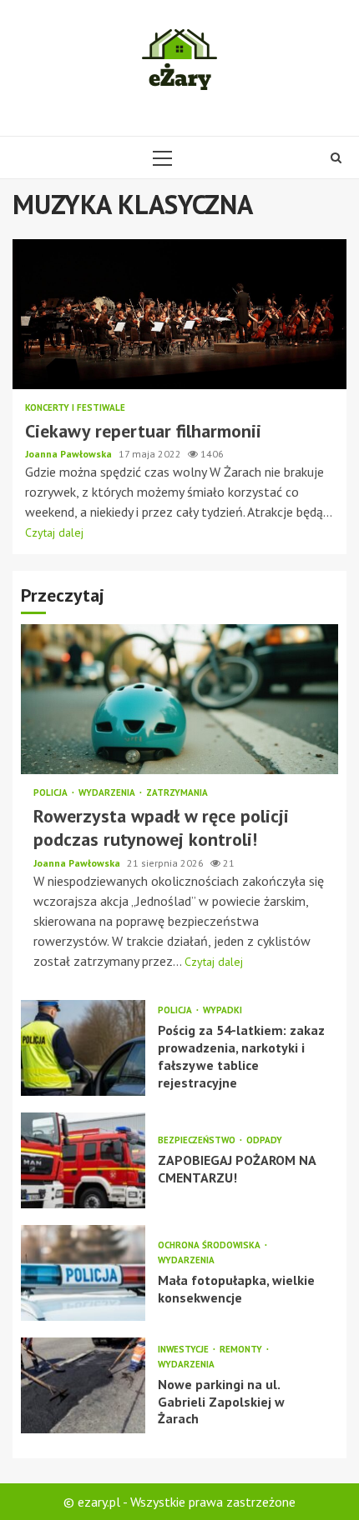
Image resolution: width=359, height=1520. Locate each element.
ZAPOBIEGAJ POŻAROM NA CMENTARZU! (83, 1160)
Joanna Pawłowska (69, 454)
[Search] (336, 157)
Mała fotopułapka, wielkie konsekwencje (83, 1273)
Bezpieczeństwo (198, 1140)
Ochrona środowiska (210, 1245)
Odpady (264, 1140)
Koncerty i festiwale (75, 407)
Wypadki (222, 1010)
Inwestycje (184, 1349)
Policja (51, 793)
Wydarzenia (108, 793)
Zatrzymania (177, 793)
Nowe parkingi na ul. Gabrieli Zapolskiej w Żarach (83, 1385)
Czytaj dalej (54, 532)
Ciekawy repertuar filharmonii (179, 314)
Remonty (242, 1349)
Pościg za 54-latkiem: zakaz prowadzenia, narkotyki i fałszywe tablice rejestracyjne (83, 1048)
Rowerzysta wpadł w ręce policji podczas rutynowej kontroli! (179, 699)
